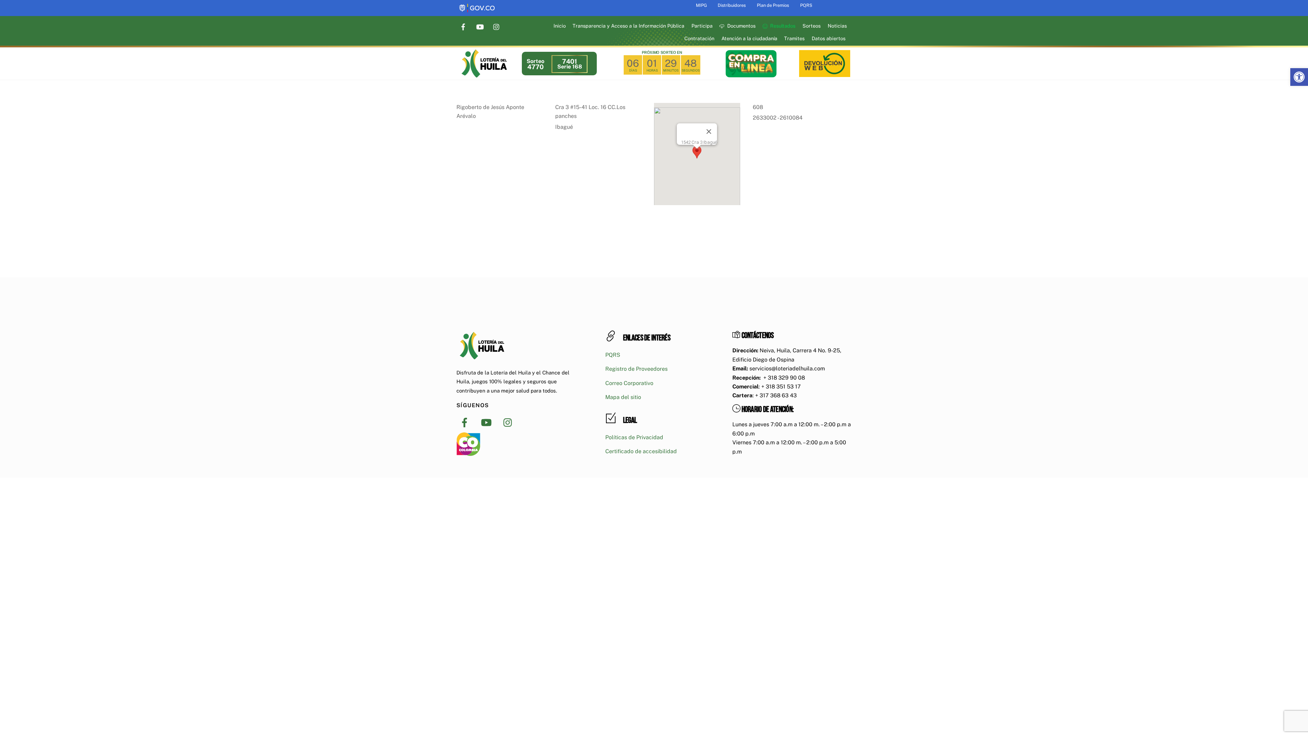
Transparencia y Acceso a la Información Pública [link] (628, 26)
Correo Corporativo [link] (629, 383)
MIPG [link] (701, 5)
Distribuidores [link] (732, 5)
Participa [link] (702, 26)
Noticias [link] (837, 26)
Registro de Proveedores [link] (636, 369)
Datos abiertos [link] (828, 38)
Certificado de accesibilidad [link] (641, 451)
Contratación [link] (699, 38)
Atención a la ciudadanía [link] (749, 38)
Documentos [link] (741, 26)
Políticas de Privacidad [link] (634, 437)
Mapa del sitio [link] (623, 397)
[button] (696, 152)
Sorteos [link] (812, 26)
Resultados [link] (782, 26)
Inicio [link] (560, 26)
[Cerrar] (709, 131)
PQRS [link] (806, 5)
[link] (1299, 77)
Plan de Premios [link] (773, 5)
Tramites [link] (794, 38)
